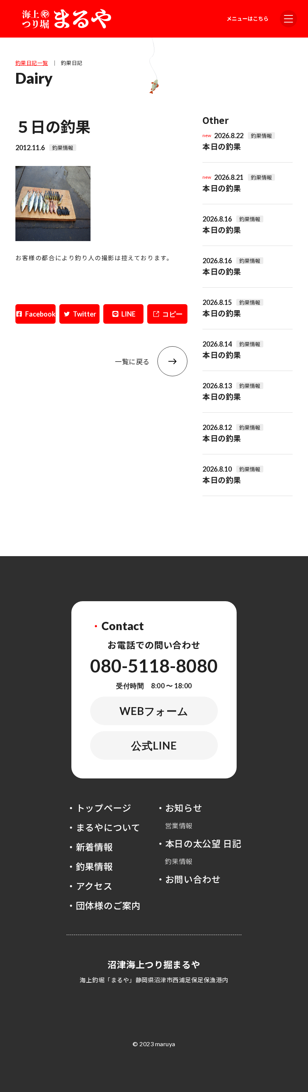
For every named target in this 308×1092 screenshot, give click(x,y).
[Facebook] (35, 314)
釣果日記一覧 (31, 62)
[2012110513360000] (53, 238)
